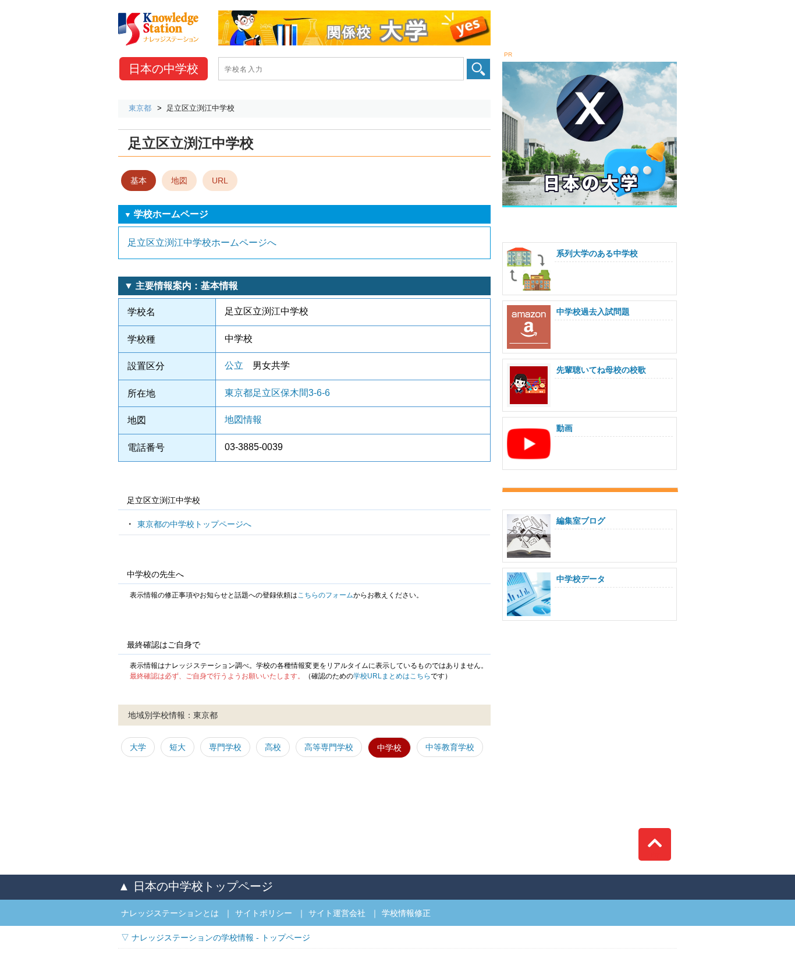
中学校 (163, 68)
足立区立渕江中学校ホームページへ (201, 242)
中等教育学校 (449, 747)
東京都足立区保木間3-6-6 (277, 393)
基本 (138, 180)
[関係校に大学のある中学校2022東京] (354, 15)
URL (220, 180)
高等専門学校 (328, 747)
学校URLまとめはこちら (392, 676)
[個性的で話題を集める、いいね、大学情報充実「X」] (589, 63)
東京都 (140, 108)
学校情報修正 (406, 913)
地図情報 (243, 420)
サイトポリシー (263, 913)
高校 (273, 747)
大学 (138, 747)
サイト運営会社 (336, 913)
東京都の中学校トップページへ (194, 524)
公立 (234, 365)
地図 (179, 180)
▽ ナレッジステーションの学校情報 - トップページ (215, 937)
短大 (177, 747)
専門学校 (225, 747)
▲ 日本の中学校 (195, 886)
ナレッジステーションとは (170, 913)
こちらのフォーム (325, 595)
